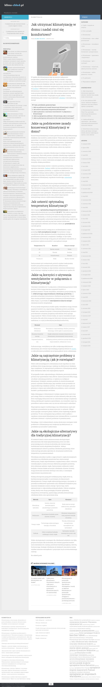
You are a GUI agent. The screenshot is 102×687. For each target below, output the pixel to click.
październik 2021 (87, 233)
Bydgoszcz (71, 620)
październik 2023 (88, 192)
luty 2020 (85, 304)
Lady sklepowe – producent (44, 620)
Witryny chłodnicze (41, 623)
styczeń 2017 (86, 334)
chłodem (62, 98)
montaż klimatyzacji (76, 646)
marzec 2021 (86, 260)
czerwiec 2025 (87, 174)
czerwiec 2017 (87, 316)
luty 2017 (85, 331)
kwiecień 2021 (87, 256)
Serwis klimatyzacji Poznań (87, 657)
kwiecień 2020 (87, 301)
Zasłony (47, 168)
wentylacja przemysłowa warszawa (92, 679)
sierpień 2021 (86, 241)
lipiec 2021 (86, 245)
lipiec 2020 (86, 289)
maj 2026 (85, 155)
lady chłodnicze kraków (83, 644)
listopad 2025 (86, 170)
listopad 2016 (86, 342)
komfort (35, 89)
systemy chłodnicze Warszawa (94, 676)
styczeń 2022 (86, 222)
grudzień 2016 (87, 338)
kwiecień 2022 (87, 211)
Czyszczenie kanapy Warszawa (88, 624)
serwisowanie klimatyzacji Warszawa (82, 661)
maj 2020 (85, 297)
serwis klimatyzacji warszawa (82, 659)
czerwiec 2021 (87, 248)
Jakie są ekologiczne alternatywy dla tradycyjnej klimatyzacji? (53, 118)
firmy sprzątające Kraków (89, 633)
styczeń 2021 (86, 267)
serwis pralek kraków (80, 663)
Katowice (87, 635)
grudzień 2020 (87, 271)
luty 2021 (85, 263)
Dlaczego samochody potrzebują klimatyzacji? (15, 643)
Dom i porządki (87, 31)
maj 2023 (85, 196)
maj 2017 (85, 319)
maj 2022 (85, 207)
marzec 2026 (86, 162)
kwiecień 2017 (87, 323)
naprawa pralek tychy (93, 648)
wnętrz (73, 349)
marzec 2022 (86, 215)
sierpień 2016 (86, 345)
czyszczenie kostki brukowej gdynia (81, 626)
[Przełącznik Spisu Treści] (74, 105)
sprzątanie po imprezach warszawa (83, 675)
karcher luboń (77, 635)
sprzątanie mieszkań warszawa (80, 672)
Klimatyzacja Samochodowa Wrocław (82, 639)
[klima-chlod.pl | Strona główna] (14, 5)
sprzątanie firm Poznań (82, 668)
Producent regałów (41, 625)
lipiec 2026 (86, 147)
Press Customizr (21, 686)
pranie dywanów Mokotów (83, 650)
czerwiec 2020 (87, 293)
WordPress (9, 686)
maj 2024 (85, 181)
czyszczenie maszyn (84, 628)
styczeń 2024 (86, 189)
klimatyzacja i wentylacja (84, 637)
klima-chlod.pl (40, 38)
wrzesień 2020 (87, 282)
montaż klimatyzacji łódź (91, 646)
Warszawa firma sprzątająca (79, 679)
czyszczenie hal (76, 624)
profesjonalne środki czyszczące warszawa (80, 654)
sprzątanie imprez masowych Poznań (85, 668)
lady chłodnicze (77, 641)
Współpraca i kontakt (10, 13)
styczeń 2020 (86, 308)
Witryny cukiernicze (41, 635)
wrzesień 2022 (87, 200)
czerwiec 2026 (87, 151)
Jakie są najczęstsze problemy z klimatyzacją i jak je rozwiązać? (53, 116)
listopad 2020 (86, 274)
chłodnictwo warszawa (95, 620)
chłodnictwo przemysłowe (82, 620)
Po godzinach (87, 78)
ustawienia (68, 177)
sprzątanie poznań (84, 676)
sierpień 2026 (87, 144)
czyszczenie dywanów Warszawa (83, 622)
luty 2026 (85, 166)
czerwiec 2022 (87, 203)
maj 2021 (85, 252)
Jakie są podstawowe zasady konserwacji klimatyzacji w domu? (53, 107)
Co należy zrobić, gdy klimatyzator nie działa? (38, 580)
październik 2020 (88, 278)
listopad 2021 (86, 230)
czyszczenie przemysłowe (82, 630)
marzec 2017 (86, 327)
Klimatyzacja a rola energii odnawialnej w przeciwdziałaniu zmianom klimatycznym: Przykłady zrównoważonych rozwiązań (14, 622)
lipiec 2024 (86, 177)
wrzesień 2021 (87, 237)
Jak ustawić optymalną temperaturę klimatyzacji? (49, 109)
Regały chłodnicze (41, 638)
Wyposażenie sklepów (89, 81)
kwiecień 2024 (87, 185)
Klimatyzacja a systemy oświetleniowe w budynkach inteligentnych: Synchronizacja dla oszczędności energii (15, 628)
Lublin (94, 644)
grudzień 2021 (87, 226)
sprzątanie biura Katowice (82, 665)
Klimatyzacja (36, 17)
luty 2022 (85, 218)
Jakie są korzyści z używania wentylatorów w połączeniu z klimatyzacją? (52, 113)
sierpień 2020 (87, 286)
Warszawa (72, 679)
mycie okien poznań (79, 648)
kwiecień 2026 (87, 159)
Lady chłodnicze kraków (43, 633)
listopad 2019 (86, 312)
